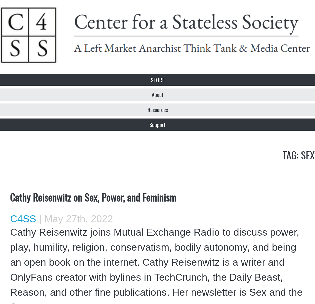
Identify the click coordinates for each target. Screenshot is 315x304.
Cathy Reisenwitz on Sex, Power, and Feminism (93, 196)
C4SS (23, 218)
